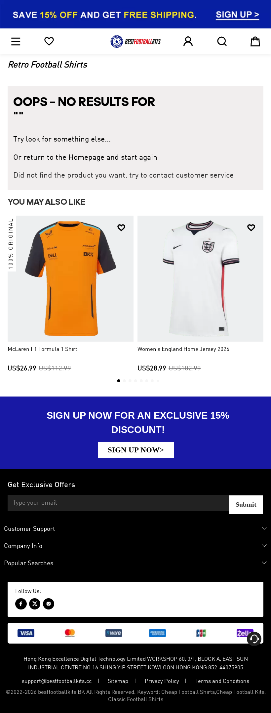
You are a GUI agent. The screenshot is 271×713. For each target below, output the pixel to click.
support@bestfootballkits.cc (57, 681)
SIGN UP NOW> (136, 449)
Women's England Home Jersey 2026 (183, 349)
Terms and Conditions (222, 681)
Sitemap (118, 681)
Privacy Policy (162, 681)
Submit (246, 504)
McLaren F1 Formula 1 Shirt (42, 349)
